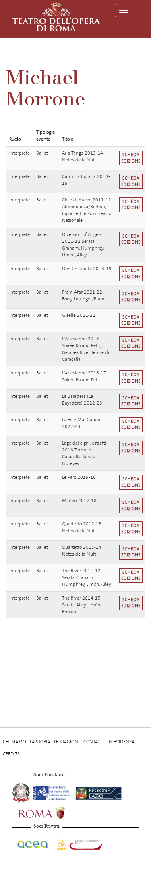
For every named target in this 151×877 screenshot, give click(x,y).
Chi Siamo (14, 741)
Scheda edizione (131, 158)
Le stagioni (66, 741)
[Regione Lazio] (98, 791)
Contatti (93, 741)
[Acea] (33, 843)
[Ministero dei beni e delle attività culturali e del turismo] (52, 791)
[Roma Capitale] (52, 812)
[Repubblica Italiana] (21, 791)
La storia (40, 741)
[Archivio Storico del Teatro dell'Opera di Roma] (56, 16)
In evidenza (121, 741)
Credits (11, 754)
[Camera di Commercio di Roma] (79, 843)
